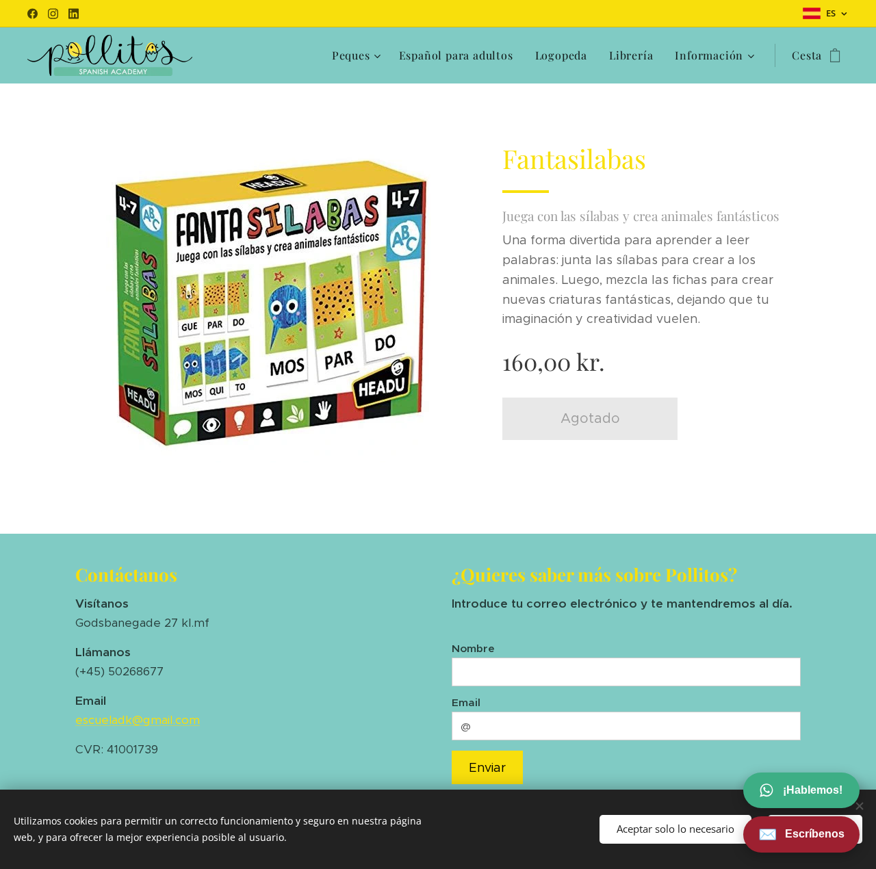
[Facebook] (32, 13)
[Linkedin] (73, 13)
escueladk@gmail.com (137, 719)
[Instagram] (53, 13)
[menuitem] (358, 55)
